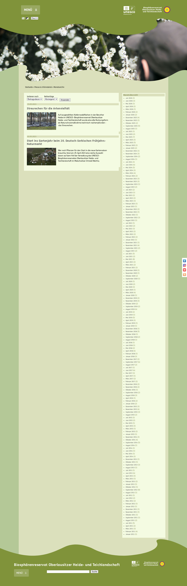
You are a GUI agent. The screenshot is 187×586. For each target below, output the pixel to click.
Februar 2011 (130, 531)
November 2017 (131, 359)
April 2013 (129, 476)
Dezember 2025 (131, 118)
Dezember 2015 (131, 406)
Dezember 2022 (131, 209)
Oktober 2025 (130, 123)
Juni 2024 (129, 165)
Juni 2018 (129, 345)
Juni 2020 (129, 284)
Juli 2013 (129, 470)
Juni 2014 (129, 451)
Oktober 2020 (130, 276)
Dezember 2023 (131, 179)
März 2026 (129, 109)
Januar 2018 (130, 356)
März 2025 (129, 143)
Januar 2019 (130, 326)
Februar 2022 (130, 237)
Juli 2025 (129, 131)
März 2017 (129, 379)
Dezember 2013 (131, 459)
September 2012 (131, 490)
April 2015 (129, 426)
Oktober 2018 (130, 334)
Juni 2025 (129, 134)
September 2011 (131, 518)
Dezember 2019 (131, 298)
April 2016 (129, 398)
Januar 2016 (130, 404)
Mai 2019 (129, 318)
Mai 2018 (129, 348)
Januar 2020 (130, 295)
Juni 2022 (129, 226)
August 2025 (130, 129)
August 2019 (130, 309)
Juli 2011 (129, 523)
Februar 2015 (130, 431)
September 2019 (131, 306)
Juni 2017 (129, 370)
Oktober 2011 (130, 515)
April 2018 (129, 351)
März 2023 (129, 201)
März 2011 (129, 529)
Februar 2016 (130, 401)
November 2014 (131, 437)
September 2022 (131, 218)
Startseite (29, 87)
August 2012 (130, 493)
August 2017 (130, 365)
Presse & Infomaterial (43, 87)
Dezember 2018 (131, 329)
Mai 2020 (129, 287)
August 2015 (130, 415)
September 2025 (131, 126)
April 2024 (129, 170)
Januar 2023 (130, 206)
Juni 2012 (129, 498)
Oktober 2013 (130, 462)
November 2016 (131, 387)
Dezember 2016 (131, 384)
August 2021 (130, 251)
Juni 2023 (129, 193)
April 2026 (129, 106)
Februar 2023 (130, 204)
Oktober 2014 (130, 440)
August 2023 (130, 187)
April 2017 (129, 376)
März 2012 (129, 501)
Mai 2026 (129, 104)
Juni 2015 (129, 420)
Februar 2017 (130, 381)
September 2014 (131, 443)
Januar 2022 (130, 240)
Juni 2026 (129, 101)
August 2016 (130, 395)
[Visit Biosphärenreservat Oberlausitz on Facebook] (184, 262)
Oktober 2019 (130, 304)
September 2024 (131, 156)
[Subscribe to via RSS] (184, 275)
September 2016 (131, 393)
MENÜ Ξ (30, 10)
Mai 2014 (129, 454)
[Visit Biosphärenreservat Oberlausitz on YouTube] (184, 271)
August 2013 (130, 468)
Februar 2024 (130, 176)
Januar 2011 (130, 534)
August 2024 (130, 159)
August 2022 (130, 220)
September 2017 (131, 362)
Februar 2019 (130, 323)
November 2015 (131, 409)
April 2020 (129, 290)
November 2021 (131, 245)
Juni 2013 (129, 473)
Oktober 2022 (130, 215)
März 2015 (129, 429)
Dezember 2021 (131, 243)
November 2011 (131, 512)
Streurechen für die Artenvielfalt (48, 108)
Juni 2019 (129, 315)
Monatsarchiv (59, 87)
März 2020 (129, 293)
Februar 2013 (130, 481)
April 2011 (129, 526)
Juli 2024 (129, 162)
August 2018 (130, 340)
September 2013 (131, 465)
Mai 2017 (129, 373)
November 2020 (131, 273)
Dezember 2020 (131, 270)
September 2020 (131, 279)
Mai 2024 (129, 168)
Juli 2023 (129, 190)
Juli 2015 (129, 418)
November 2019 (131, 301)
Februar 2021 (130, 268)
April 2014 (129, 456)
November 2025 (131, 120)
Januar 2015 (130, 434)
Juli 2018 (129, 343)
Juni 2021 (129, 256)
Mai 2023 (129, 195)
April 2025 (129, 140)
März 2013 (129, 479)
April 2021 (129, 262)
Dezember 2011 (131, 509)
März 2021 (129, 265)
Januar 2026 (130, 115)
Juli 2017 (129, 368)
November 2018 (131, 331)
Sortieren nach (32, 96)
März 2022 (129, 234)
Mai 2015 (129, 423)
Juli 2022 (129, 223)
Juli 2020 (129, 281)
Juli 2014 (129, 448)
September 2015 (131, 412)
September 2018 (131, 337)
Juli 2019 (129, 312)
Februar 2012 (130, 504)
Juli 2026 (129, 98)
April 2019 (129, 320)
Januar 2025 (130, 148)
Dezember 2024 (131, 151)
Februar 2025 (130, 145)
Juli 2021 (129, 254)
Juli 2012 (129, 495)
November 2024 (131, 154)
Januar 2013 (130, 484)
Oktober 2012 (130, 487)
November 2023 (131, 181)
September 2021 (131, 248)
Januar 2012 (130, 506)
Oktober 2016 (130, 390)
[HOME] (156, 17)
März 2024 (129, 173)
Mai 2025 (129, 137)
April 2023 (129, 198)
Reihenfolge (49, 96)
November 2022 (131, 212)
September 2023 (131, 184)
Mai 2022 (129, 229)
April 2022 (129, 231)
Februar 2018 (130, 354)
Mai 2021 (129, 259)
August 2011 (130, 520)
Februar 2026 (130, 112)
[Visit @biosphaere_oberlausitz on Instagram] (184, 266)
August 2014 (130, 445)
